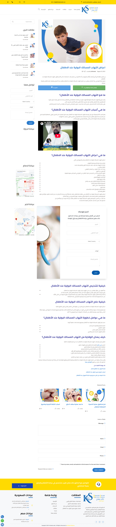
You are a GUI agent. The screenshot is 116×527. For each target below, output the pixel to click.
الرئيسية (43, 9)
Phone (102, 456)
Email (102, 447)
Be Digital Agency (70, 525)
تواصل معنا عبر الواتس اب (90, 88)
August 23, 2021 (101, 71)
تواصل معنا (77, 9)
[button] (83, 242)
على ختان (99, 345)
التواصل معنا (88, 362)
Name (102, 439)
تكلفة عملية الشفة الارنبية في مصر (72, 506)
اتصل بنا (55, 88)
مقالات (64, 9)
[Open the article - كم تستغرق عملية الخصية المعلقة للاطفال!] (90, 395)
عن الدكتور (51, 9)
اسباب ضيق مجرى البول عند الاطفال (95, 372)
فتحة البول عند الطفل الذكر (98, 369)
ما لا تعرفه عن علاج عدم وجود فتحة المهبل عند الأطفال (90, 375)
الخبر (28, 507)
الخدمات (58, 9)
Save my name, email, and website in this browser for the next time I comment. (83, 464)
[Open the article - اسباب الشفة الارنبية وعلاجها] (44, 395)
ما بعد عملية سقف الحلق (74, 504)
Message (101, 423)
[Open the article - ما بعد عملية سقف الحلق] (67, 395)
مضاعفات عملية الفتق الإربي (73, 501)
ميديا (70, 9)
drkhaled (93, 71)
